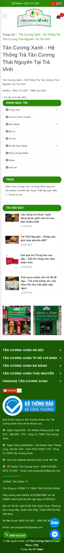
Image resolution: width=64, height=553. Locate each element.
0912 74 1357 (31, 3)
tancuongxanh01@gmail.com (26, 527)
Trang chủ (14, 109)
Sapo (40, 549)
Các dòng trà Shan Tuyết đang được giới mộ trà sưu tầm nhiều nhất (37, 218)
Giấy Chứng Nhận (18, 153)
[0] (58, 17)
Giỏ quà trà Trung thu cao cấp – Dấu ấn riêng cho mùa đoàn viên (38, 259)
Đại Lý (12, 131)
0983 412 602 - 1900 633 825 (35, 520)
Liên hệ (12, 167)
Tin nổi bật (15, 207)
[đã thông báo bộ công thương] (29, 404)
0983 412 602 (17, 535)
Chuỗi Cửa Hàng (17, 145)
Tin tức (12, 138)
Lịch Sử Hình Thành (19, 117)
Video (11, 160)
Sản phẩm (14, 124)
